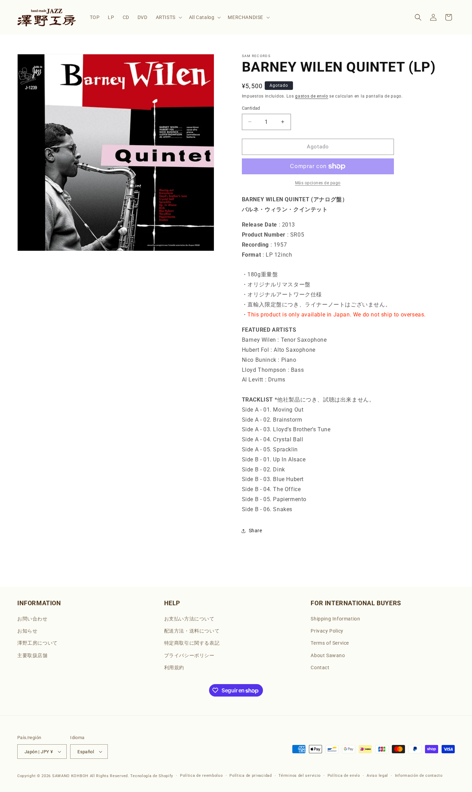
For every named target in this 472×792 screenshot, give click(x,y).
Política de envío (344, 775)
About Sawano (328, 655)
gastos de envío (311, 96)
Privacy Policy (327, 631)
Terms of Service (330, 643)
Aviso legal (377, 775)
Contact (320, 667)
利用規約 (174, 667)
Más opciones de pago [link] (318, 183)
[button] (168, 17)
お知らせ (27, 631)
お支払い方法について (189, 618)
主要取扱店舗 (32, 655)
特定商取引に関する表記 (192, 643)
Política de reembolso (201, 775)
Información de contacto (419, 775)
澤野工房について (37, 643)
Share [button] (255, 530)
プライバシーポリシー (189, 655)
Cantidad (251, 108)
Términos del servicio (300, 775)
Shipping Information (335, 618)
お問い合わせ (32, 618)
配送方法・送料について (192, 631)
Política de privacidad (250, 775)
